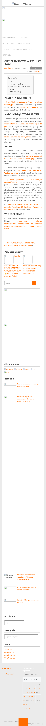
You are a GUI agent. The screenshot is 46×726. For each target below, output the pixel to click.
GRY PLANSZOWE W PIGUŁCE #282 (21, 243)
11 (29, 692)
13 (34, 692)
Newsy (37, 71)
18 (29, 697)
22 (39, 697)
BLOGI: (12, 89)
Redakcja (7, 55)
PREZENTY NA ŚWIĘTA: (18, 84)
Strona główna (9, 37)
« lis (24, 708)
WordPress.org (9, 658)
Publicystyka (24, 43)
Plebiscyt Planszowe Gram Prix (17, 49)
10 (26, 692)
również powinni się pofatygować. (17, 137)
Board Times (8, 68)
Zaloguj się (8, 649)
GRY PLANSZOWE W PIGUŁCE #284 (18, 245)
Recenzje (24, 37)
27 (34, 701)
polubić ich (29, 107)
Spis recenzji (8, 43)
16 (24, 697)
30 (24, 705)
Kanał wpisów (9, 652)
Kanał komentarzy (10, 655)
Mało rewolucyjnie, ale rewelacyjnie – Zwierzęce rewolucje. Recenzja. (25, 399)
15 (39, 692)
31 (26, 705)
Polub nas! (7, 668)
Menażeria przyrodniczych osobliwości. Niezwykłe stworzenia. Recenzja (26, 577)
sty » (28, 708)
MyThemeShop (37, 724)
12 (32, 692)
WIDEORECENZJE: (16, 92)
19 (32, 697)
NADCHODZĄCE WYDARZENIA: (20, 87)
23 (24, 701)
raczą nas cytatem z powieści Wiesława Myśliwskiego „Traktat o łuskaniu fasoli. (23, 207)
